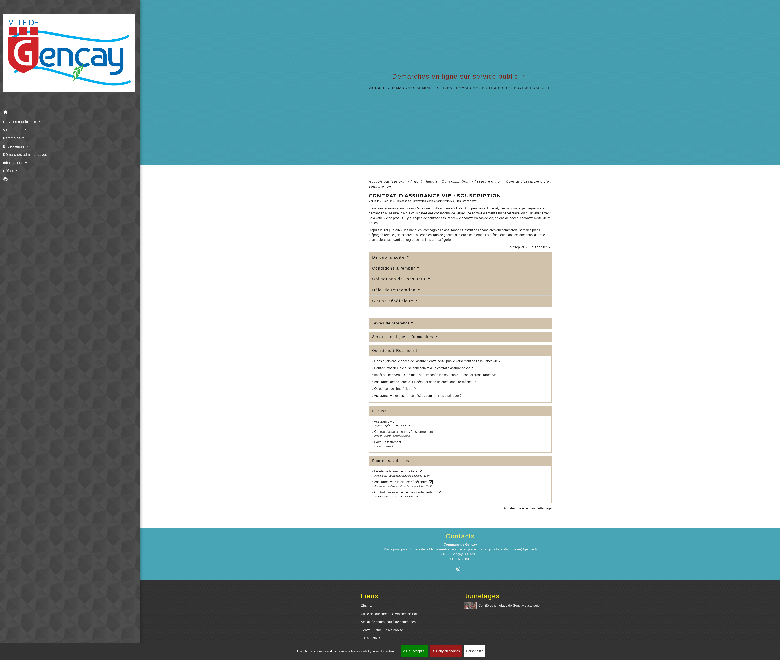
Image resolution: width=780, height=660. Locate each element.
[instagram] (460, 569)
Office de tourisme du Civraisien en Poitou (391, 614)
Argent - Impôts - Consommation (440, 181)
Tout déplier (541, 247)
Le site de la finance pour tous (398, 471)
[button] (70, 113)
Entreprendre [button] (14, 146)
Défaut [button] (9, 171)
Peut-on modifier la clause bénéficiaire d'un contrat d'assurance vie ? (423, 368)
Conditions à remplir (394, 268)
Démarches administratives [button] (25, 155)
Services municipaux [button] (20, 122)
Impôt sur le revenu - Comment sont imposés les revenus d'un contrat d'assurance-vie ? (436, 375)
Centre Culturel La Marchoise (382, 630)
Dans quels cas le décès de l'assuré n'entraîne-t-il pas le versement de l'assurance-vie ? (437, 361)
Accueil (378, 88)
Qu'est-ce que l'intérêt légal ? (395, 388)
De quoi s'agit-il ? (391, 257)
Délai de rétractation (394, 290)
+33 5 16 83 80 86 (460, 559)
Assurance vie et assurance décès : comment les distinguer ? (418, 395)
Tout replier (518, 247)
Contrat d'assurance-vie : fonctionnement (403, 432)
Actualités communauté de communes (388, 622)
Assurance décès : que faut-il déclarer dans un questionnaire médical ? (425, 382)
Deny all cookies (447, 651)
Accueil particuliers (387, 181)
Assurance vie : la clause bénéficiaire (403, 482)
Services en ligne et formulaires (403, 337)
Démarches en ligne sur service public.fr (503, 88)
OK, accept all (415, 651)
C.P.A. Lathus (370, 638)
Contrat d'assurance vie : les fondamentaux (408, 492)
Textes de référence (391, 323)
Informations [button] (13, 163)
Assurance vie (487, 181)
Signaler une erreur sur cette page (527, 508)
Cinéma (366, 605)
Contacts (460, 536)
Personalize (474, 651)
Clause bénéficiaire (393, 301)
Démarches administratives (421, 88)
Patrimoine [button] (12, 138)
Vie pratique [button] (13, 130)
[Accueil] (70, 54)
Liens (369, 596)
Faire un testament (387, 442)
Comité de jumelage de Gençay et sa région (510, 605)
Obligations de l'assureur (399, 279)
